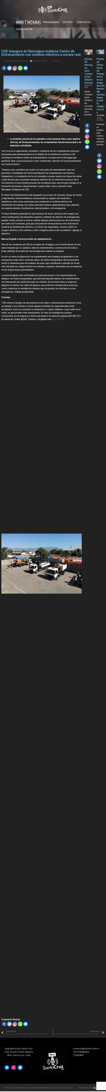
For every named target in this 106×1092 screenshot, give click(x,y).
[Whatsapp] (20, 68)
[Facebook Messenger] (25, 68)
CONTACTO (83, 22)
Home (19, 22)
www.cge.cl (57, 319)
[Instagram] (13, 1067)
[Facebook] (4, 68)
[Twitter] (9, 68)
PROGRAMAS (51, 22)
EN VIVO (68, 22)
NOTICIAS (33, 22)
